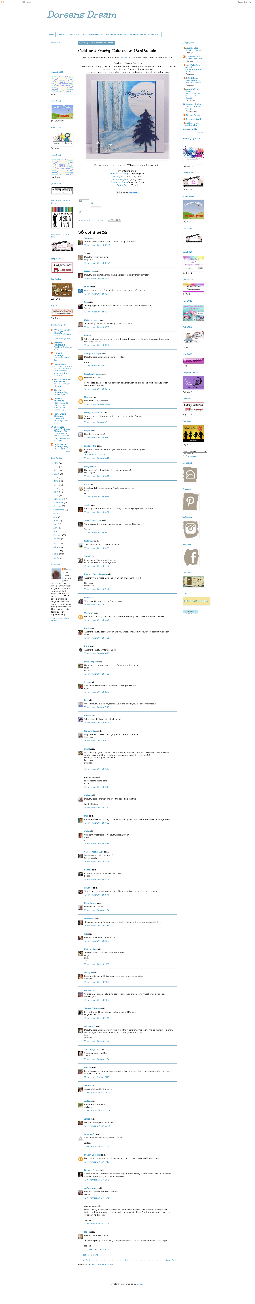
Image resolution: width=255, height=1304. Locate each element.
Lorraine (88, 870)
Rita (86, 335)
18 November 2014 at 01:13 (96, 1180)
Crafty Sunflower (193, 56)
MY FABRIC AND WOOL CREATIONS (145, 34)
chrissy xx (88, 972)
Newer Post (84, 1260)
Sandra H (88, 888)
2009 (57, 558)
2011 (56, 550)
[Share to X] (114, 220)
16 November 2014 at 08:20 (97, 245)
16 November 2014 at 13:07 (96, 604)
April (55, 528)
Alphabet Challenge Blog (61, 391)
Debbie (87, 990)
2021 (56, 470)
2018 (56, 481)
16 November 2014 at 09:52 (96, 422)
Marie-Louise (90, 903)
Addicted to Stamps (119, 173)
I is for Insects (60, 394)
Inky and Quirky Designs (95, 574)
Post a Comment (90, 1255)
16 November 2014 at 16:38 (96, 787)
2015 (56, 492)
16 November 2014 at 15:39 (96, 722)
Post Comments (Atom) (102, 1264)
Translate (192, 456)
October (57, 506)
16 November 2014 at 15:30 (96, 692)
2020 (56, 474)
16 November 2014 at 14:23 (96, 638)
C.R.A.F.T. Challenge (58, 354)
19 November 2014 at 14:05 (96, 1223)
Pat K (86, 646)
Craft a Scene (124, 185)
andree (87, 286)
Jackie (87, 1101)
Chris (86, 831)
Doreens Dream (81, 14)
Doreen (68, 569)
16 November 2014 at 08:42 (97, 263)
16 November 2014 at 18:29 (96, 861)
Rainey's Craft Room (93, 412)
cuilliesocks (89, 918)
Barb (86, 816)
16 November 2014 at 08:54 (97, 278)
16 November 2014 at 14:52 (96, 674)
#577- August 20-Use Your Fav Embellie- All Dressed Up (61, 406)
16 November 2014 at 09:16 (96, 345)
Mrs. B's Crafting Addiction (192, 66)
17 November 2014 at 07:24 (97, 1110)
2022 (56, 467)
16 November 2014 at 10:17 (96, 458)
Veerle (87, 597)
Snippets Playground (59, 344)
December (58, 499)
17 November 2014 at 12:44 (96, 1146)
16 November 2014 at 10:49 (96, 497)
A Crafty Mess (119, 176)
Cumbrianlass (90, 731)
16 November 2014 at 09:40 (97, 366)
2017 (56, 485)
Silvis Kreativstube (92, 374)
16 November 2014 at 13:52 (96, 620)
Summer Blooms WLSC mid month (193, 81)
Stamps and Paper (92, 353)
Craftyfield (89, 541)
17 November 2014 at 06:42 (97, 1092)
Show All (69, 452)
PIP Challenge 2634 (62, 338)
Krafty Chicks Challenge (60, 415)
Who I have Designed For (92, 34)
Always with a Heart (191, 90)
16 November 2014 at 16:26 (96, 769)
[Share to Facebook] (117, 220)
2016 (56, 488)
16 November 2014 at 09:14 (96, 312)
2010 (56, 554)
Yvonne (87, 1085)
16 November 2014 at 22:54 (96, 1059)
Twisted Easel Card (193, 59)
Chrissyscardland (193, 119)
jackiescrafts (89, 1134)
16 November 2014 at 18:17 (96, 843)
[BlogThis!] (112, 220)
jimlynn (87, 682)
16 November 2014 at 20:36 (96, 982)
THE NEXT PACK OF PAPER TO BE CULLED (193, 95)
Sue (86, 302)
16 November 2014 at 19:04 (96, 879)
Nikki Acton (89, 271)
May (55, 524)
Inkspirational (60, 364)
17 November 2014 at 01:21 (96, 1077)
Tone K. (87, 556)
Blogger (140, 1284)
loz (85, 934)
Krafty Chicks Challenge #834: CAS (61, 420)
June (55, 520)
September (59, 510)
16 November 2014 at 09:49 (97, 404)
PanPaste (126, 57)
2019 (56, 477)
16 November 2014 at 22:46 (96, 1041)
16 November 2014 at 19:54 (96, 910)
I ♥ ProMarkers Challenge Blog (61, 445)
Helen (87, 1232)
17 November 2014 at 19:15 (96, 1162)
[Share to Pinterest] (119, 220)
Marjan (87, 430)
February (57, 535)
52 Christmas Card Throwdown (62, 380)
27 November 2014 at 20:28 (97, 1249)
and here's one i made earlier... (192, 124)
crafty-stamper (91, 1188)
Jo (85, 253)
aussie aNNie (90, 446)
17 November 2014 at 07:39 (97, 1126)
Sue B (87, 749)
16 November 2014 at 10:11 (96, 437)
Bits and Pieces (192, 115)
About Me (61, 34)
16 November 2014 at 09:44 (97, 389)
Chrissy (87, 795)
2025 (56, 463)
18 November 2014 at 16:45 (96, 1198)
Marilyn (87, 628)
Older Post (171, 1260)
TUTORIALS (74, 34)
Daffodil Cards (191, 78)
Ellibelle (87, 715)
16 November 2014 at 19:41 (96, 895)
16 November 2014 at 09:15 (96, 327)
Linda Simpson (91, 661)
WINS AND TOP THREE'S (116, 34)
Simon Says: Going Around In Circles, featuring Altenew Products (62, 436)
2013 (56, 543)
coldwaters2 (89, 1026)
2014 (56, 496)
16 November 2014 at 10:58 (96, 533)
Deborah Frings (91, 1170)
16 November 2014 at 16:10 (96, 740)
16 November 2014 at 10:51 (96, 512)
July (55, 517)
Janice (87, 1119)
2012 (56, 547)
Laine (86, 484)
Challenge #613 (60, 449)
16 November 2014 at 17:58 (96, 823)
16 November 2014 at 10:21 (96, 476)
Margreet (88, 466)
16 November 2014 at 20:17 (96, 941)
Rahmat (88, 1067)
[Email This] (109, 220)
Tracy (86, 238)
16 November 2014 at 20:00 (97, 925)
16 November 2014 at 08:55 (96, 294)
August (57, 513)
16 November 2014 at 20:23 (96, 964)
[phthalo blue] (84, 208)
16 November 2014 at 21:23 (96, 1018)
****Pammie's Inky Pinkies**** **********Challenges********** (62, 333)
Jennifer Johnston (92, 1008)
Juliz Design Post (92, 1049)
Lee (86, 700)
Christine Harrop (91, 320)
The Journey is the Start (95, 454)
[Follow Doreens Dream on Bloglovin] (127, 194)
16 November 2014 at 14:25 (96, 653)
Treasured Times (119, 182)
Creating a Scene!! (193, 50)
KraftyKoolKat (90, 949)
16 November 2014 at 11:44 (96, 566)
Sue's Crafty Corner (93, 520)
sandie (87, 505)
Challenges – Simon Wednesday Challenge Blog (62, 429)
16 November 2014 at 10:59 (96, 548)
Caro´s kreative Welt (93, 852)
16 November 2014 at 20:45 (96, 1000)
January (57, 539)
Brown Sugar (119, 179)
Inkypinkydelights (92, 1155)
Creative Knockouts (59, 399)
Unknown (88, 397)
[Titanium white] (96, 205)
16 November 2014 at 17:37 (96, 807)
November (58, 502)
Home (51, 34)
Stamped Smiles (193, 104)
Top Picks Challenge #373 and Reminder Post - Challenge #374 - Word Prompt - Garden (63, 370)
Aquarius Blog (191, 48)
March (56, 531)
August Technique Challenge (62, 385)
